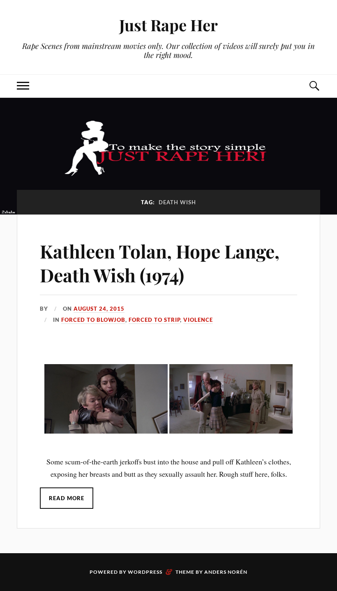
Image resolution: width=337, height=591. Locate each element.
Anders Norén (225, 572)
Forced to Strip (154, 319)
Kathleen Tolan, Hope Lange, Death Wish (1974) (159, 262)
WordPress (145, 572)
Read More (66, 498)
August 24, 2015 (99, 308)
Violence (198, 319)
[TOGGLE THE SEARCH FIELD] (314, 86)
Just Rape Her (168, 24)
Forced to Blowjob (93, 319)
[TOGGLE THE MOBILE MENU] (23, 86)
